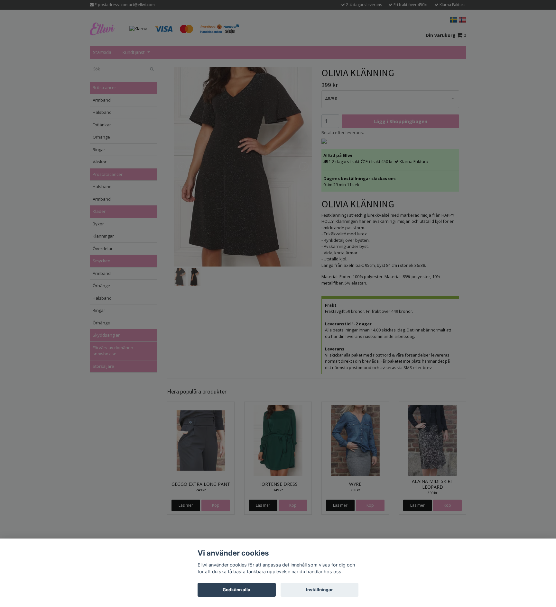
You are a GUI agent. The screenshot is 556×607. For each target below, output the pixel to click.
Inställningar (319, 589)
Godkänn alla (236, 589)
